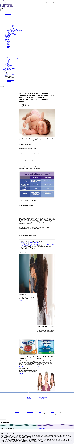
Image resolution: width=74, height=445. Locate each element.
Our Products (5, 38)
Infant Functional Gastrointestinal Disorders (12, 29)
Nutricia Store (9, 78)
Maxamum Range (10, 57)
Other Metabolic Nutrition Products (13, 58)
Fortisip (8, 79)
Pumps (8, 63)
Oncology (6, 19)
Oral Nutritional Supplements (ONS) (11, 68)
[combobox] (48, 1)
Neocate (8, 46)
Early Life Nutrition (8, 23)
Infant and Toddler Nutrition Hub (12, 25)
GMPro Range (9, 56)
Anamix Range (9, 54)
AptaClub (8, 82)
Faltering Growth (8, 35)
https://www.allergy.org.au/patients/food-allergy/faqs (30, 242)
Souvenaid (9, 81)
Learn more (21, 300)
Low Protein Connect (10, 80)
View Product (21, 366)
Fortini (8, 47)
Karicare (8, 43)
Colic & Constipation (10, 31)
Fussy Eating (7, 37)
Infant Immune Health (10, 27)
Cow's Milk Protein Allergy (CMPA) (11, 34)
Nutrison (8, 67)
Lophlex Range (9, 55)
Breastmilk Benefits (8, 36)
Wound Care (7, 20)
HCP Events (5, 70)
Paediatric (6, 40)
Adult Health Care (8, 14)
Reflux (8, 32)
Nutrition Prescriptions (11, 26)
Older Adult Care (8, 16)
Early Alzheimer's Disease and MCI (11, 15)
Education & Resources (7, 69)
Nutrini (8, 66)
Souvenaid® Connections (9, 74)
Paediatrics (6, 22)
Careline (6, 73)
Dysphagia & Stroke (8, 21)
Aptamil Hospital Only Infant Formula (13, 28)
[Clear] (53, 2)
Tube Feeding (7, 64)
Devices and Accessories (9, 59)
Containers (9, 61)
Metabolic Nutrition (8, 52)
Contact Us (7, 75)
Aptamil (8, 42)
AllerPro (8, 44)
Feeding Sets (9, 62)
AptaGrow (9, 45)
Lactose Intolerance (10, 33)
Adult (6, 48)
